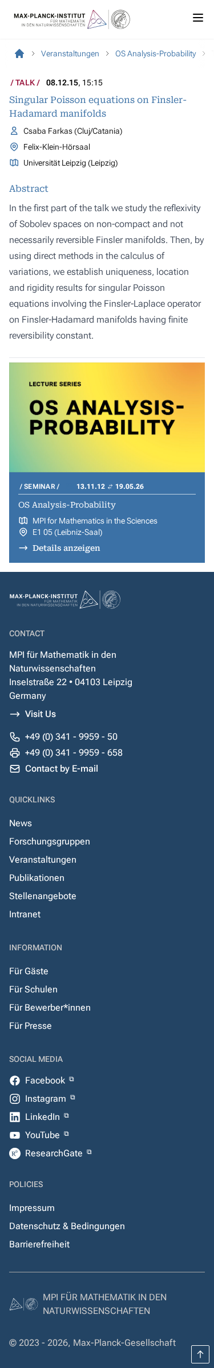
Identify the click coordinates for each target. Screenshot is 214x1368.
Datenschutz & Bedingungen (67, 1226)
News (20, 823)
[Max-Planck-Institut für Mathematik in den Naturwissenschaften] (19, 53)
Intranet (25, 914)
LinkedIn (43, 1116)
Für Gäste (29, 971)
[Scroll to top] (200, 1354)
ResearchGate (55, 1153)
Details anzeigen (66, 548)
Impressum (32, 1207)
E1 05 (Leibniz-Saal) (68, 532)
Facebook (46, 1080)
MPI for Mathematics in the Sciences (95, 520)
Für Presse (30, 1025)
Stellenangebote (42, 896)
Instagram (46, 1098)
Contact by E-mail (61, 768)
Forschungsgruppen (49, 841)
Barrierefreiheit (39, 1244)
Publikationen (36, 877)
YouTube (43, 1135)
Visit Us (40, 713)
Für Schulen (33, 989)
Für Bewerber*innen (50, 1007)
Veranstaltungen (42, 859)
